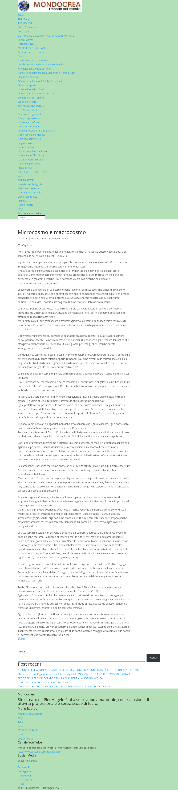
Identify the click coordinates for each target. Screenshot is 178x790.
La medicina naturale (29, 192)
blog (20, 209)
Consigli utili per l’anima (31, 97)
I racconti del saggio (29, 126)
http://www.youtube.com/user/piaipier (39, 751)
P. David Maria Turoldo (31, 159)
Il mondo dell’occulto (29, 139)
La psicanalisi (25, 143)
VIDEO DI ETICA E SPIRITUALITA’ (36, 93)
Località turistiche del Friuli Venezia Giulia (41, 64)
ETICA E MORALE (27, 110)
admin (24, 238)
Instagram (24, 771)
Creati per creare (27, 101)
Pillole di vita (25, 167)
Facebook (24, 767)
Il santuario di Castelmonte (33, 60)
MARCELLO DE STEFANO (32, 48)
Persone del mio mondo (31, 52)
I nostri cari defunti (28, 122)
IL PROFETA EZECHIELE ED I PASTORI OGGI (43, 682)
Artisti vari (23, 31)
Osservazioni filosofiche (31, 155)
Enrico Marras (25, 39)
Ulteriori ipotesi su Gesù (31, 89)
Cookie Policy (25, 738)
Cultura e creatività (28, 188)
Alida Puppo (24, 19)
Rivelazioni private (28, 85)
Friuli (20, 56)
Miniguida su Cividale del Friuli (34, 68)
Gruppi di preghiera (28, 118)
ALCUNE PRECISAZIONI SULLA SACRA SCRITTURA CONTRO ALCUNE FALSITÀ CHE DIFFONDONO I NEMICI (79, 670)
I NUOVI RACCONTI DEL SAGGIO (36, 130)
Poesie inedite (26, 204)
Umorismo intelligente (30, 184)
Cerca (21, 651)
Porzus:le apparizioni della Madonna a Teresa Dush (46, 72)
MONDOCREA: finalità (30, 713)
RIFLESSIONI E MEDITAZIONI (34, 171)
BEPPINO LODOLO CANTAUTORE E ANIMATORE (46, 35)
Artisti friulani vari (27, 27)
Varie (20, 176)
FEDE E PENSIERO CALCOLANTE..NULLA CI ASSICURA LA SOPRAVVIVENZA (60, 678)
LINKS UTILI (24, 200)
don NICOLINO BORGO (31, 105)
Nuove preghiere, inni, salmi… (34, 151)
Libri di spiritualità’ (28, 196)
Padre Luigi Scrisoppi (29, 163)
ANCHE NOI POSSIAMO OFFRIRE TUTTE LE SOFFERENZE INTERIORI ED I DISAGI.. (64, 686)
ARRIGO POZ (25, 23)
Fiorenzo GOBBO (27, 43)
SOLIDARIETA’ (26, 180)
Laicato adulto (26, 147)
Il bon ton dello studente (31, 134)
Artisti (21, 15)
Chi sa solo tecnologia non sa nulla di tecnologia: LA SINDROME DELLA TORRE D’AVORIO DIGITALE (74, 674)
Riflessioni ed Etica (28, 77)
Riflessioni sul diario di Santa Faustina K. (40, 81)
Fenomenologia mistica (31, 114)
